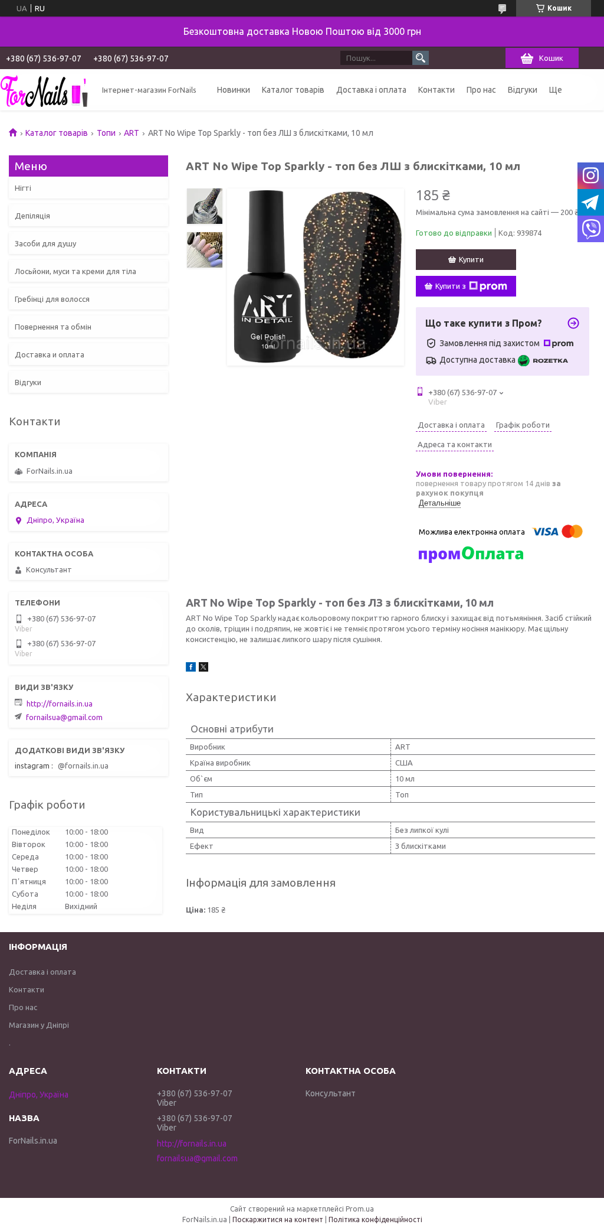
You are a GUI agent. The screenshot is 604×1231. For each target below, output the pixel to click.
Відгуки (522, 90)
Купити (471, 259)
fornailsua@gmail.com (64, 717)
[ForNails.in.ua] (44, 89)
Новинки (233, 90)
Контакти (436, 90)
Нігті (23, 188)
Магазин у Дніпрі (39, 1025)
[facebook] (191, 669)
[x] (203, 669)
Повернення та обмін (53, 327)
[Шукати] (420, 58)
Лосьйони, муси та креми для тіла (75, 271)
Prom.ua (360, 1209)
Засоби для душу (45, 243)
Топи (106, 133)
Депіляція (32, 215)
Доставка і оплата (371, 90)
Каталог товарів (293, 90)
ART (131, 133)
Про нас (481, 90)
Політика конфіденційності (375, 1219)
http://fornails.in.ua (60, 703)
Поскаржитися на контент (277, 1219)
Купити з (450, 286)
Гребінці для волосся (52, 299)
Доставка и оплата (49, 354)
